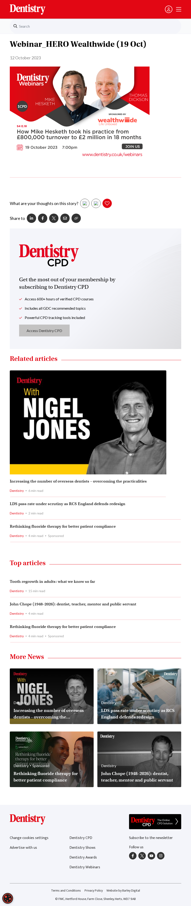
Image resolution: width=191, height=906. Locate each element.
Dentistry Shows (82, 848)
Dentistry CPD (80, 838)
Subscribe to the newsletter (151, 838)
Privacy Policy (94, 890)
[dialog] (7, 898)
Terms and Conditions (66, 890)
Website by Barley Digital (123, 890)
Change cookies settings (29, 838)
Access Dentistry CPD (44, 330)
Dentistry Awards (83, 857)
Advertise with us (23, 848)
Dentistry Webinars (84, 867)
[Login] (168, 9)
